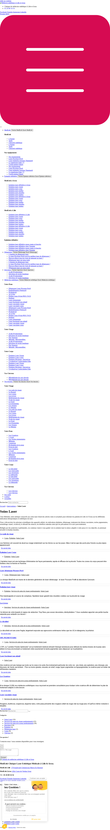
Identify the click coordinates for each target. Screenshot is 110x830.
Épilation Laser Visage (16, 355)
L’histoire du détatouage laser (18, 254)
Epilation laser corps (15, 189)
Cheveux (7, 733)
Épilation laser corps (15, 218)
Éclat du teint (13, 447)
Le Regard (12, 392)
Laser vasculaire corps (16, 306)
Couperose (12, 443)
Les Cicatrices (13, 435)
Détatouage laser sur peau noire (19, 260)
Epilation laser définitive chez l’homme (22, 246)
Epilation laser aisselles (16, 222)
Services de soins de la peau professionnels (26, 626)
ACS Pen (12, 294)
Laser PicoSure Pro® (16, 159)
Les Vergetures (14, 473)
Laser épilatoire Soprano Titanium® (21, 161)
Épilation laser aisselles (16, 193)
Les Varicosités (14, 471)
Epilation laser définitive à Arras (19, 185)
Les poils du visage (15, 390)
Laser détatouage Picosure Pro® (12, 571)
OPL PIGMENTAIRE (8, 638)
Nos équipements (14, 157)
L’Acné (11, 437)
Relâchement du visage (16, 398)
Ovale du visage (14, 400)
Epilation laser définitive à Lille (19, 214)
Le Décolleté (13, 469)
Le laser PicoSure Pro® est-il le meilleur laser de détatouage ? (29, 256)
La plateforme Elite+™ (16, 163)
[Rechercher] (29, 711)
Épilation (12, 538)
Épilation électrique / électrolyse (19, 359)
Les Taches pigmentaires (17, 439)
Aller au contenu (5, 1)
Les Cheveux (13, 491)
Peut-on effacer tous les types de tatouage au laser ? (26, 258)
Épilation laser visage (16, 187)
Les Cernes (12, 394)
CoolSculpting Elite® (16, 164)
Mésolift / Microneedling (17, 339)
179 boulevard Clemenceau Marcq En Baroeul (27, 768)
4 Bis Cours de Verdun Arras (21, 771)
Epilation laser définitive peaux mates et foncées (25, 244)
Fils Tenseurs (13, 337)
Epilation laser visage (16, 216)
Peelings (11, 298)
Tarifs (10, 141)
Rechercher (4, 502)
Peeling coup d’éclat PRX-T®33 (20, 296)
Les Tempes (13, 406)
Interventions (11, 506)
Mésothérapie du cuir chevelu (19, 377)
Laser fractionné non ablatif (18, 302)
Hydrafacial (13, 292)
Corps (6, 538)
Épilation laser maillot (16, 191)
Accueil (2, 506)
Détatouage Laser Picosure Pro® (20, 288)
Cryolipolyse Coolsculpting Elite (20, 361)
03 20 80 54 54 (9, 775)
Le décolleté (4, 621)
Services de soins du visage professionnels (25, 591)
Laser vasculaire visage (16, 304)
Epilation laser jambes (16, 195)
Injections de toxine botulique (19, 274)
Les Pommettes (14, 404)
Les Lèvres (12, 396)
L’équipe (12, 139)
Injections (7, 607)
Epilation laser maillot (16, 220)
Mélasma (12, 441)
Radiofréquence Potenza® (17, 290)
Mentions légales (12, 827)
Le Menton (12, 407)
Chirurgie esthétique (15, 143)
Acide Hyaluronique (15, 272)
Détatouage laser (14, 575)
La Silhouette (13, 475)
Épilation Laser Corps (16, 357)
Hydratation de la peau (16, 445)
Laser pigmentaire (15, 300)
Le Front (12, 402)
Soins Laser (20, 538)
